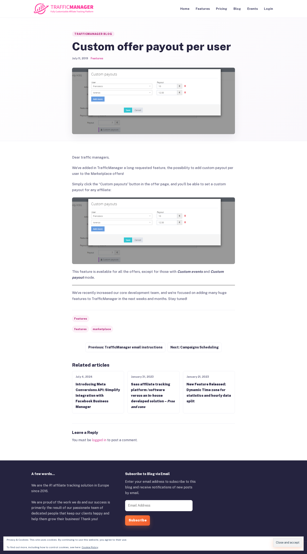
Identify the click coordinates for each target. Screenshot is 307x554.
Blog (237, 8)
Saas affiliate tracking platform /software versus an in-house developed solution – (153, 395)
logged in (99, 440)
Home (184, 8)
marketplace (102, 329)
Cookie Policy (90, 547)
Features (203, 8)
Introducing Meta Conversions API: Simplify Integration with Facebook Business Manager (98, 395)
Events (252, 8)
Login (268, 8)
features (80, 329)
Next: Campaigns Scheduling (194, 347)
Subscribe (138, 520)
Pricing (221, 8)
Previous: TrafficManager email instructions (125, 347)
